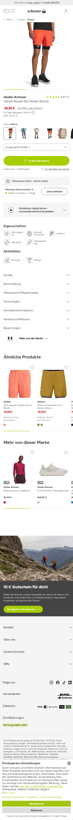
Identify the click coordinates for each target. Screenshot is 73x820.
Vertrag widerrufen (15, 725)
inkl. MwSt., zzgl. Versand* (30, 108)
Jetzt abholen (54, 191)
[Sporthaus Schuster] (36, 11)
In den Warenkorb (39, 160)
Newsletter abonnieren (21, 609)
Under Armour (15, 97)
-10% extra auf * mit (36, 2)
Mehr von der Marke (31, 338)
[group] (36, 55)
